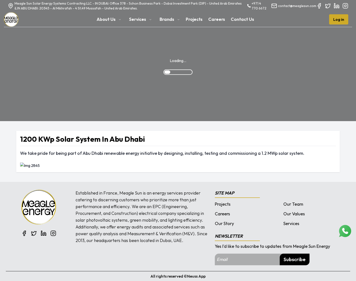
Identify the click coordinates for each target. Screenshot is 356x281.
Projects (223, 204)
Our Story (224, 223)
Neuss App (196, 276)
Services (291, 223)
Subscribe (295, 259)
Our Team (293, 204)
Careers (222, 214)
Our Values (294, 214)
